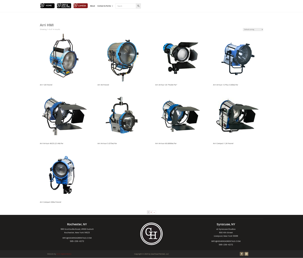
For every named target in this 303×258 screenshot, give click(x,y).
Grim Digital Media (63, 254)
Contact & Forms (104, 6)
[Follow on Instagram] (246, 254)
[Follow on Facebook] (242, 254)
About (92, 6)
